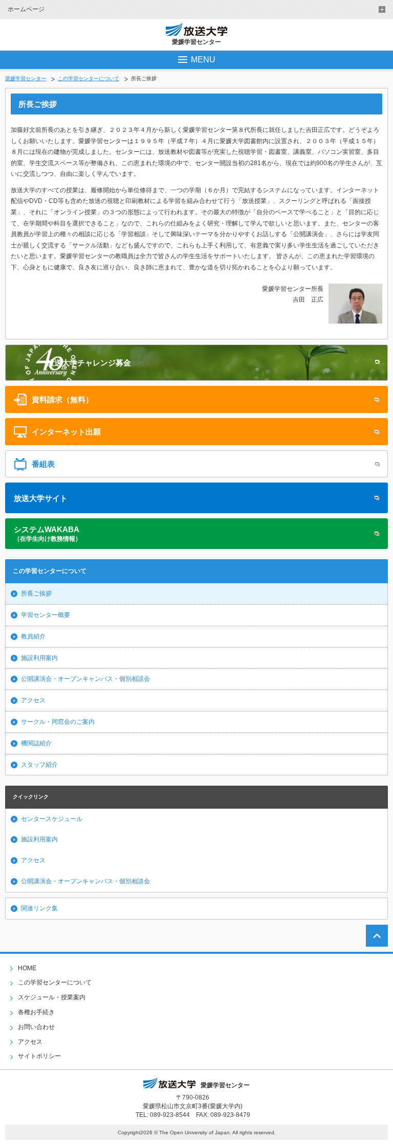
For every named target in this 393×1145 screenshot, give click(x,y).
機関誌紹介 (36, 743)
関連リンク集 (39, 908)
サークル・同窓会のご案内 (58, 721)
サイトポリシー (39, 1056)
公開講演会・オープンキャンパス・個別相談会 (85, 678)
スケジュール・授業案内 (51, 997)
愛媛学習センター (25, 78)
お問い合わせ (36, 1026)
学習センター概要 (45, 615)
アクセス (33, 700)
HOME (27, 968)
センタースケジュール (51, 818)
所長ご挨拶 (36, 593)
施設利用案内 (39, 657)
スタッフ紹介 (39, 764)
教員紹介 (33, 636)
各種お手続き (36, 1012)
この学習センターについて (88, 78)
